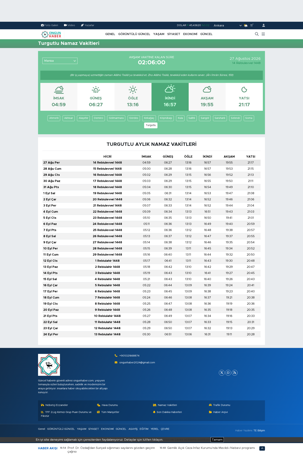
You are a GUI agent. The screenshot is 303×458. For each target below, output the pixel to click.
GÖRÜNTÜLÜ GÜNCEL (134, 34)
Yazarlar (89, 25)
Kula (180, 118)
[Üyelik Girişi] (262, 25)
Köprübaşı (166, 118)
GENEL (110, 34)
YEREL (155, 429)
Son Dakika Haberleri (169, 412)
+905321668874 (129, 355)
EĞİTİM (144, 429)
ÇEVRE (165, 429)
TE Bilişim (259, 430)
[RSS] (235, 373)
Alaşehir (83, 118)
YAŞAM (158, 34)
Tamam (217, 439)
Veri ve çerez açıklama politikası (187, 439)
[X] (222, 373)
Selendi (235, 118)
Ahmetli (54, 118)
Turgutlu (151, 125)
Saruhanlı (220, 118)
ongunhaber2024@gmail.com (137, 362)
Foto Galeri (51, 25)
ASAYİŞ (133, 429)
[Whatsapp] (228, 373)
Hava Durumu (110, 405)
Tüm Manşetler (110, 412)
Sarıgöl (205, 118)
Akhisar (68, 118)
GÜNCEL (206, 34)
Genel (41, 429)
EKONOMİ (190, 34)
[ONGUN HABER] (51, 34)
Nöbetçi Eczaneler (56, 405)
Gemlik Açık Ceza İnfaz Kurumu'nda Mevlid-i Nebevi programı (211, 447)
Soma (248, 118)
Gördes (133, 118)
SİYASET (173, 34)
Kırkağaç (149, 118)
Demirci (98, 118)
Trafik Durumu (221, 405)
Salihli (191, 118)
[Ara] (257, 34)
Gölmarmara (116, 118)
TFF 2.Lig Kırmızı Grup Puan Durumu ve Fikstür (66, 414)
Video (71, 25)
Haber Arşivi (220, 412)
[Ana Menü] (263, 34)
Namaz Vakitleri (167, 405)
